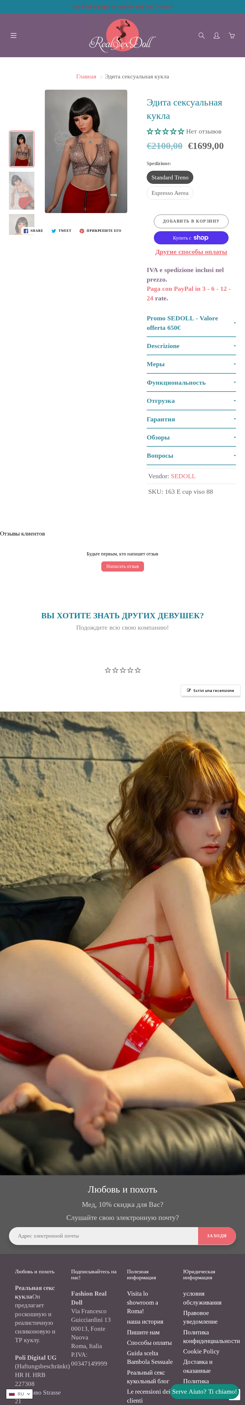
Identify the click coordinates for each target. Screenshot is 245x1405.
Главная (86, 76)
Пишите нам (143, 1332)
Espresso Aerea (170, 193)
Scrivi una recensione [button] (213, 690)
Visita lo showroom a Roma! (142, 1302)
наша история (145, 1321)
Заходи (217, 1236)
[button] (166, 131)
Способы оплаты (149, 1342)
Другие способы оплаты (191, 251)
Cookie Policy (201, 1351)
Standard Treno (170, 177)
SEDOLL (183, 476)
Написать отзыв (122, 566)
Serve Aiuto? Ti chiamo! (204, 1391)
